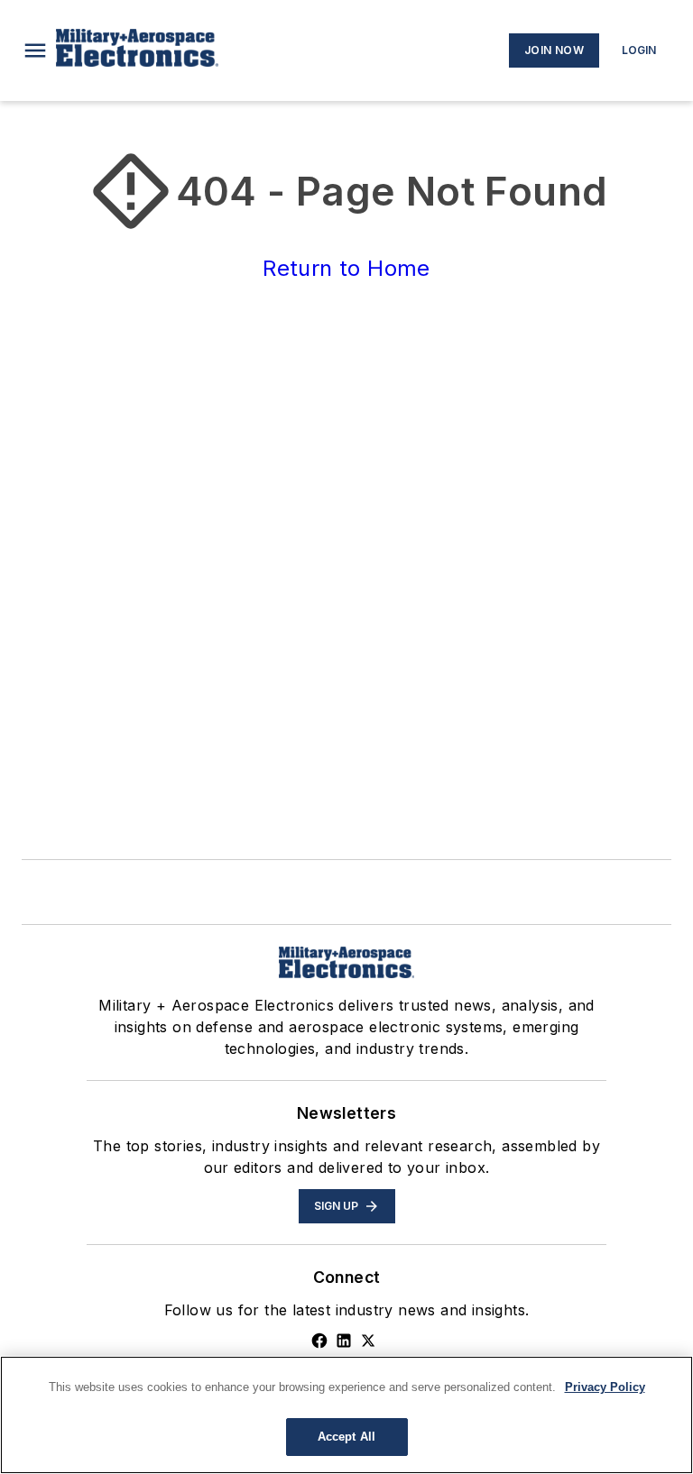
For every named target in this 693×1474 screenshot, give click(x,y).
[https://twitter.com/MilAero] (368, 1341)
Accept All (346, 1436)
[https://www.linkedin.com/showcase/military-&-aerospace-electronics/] (344, 1341)
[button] (35, 50)
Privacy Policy (605, 1387)
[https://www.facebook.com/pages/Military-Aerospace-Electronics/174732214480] (319, 1341)
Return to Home (346, 268)
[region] (346, 1415)
